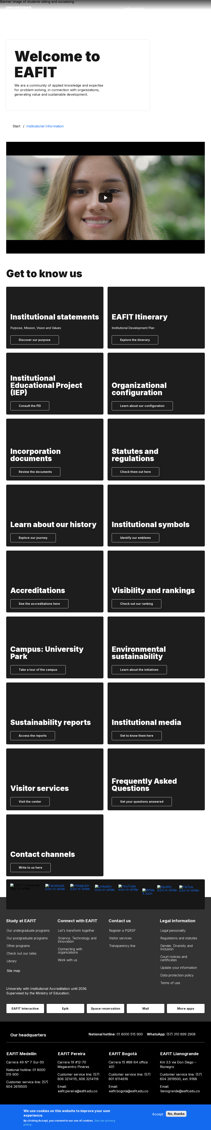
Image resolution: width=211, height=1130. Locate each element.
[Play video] (105, 198)
